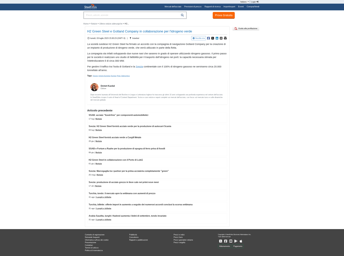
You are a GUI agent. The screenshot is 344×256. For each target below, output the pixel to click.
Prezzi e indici (179, 235)
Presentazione (90, 242)
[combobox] (135, 15)
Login (253, 2)
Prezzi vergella (179, 242)
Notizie (94, 23)
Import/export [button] (229, 6)
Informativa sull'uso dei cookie (96, 240)
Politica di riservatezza (94, 250)
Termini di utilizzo (91, 248)
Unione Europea (104, 76)
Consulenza (133, 237)
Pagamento (237, 246)
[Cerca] (182, 15)
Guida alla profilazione (247, 28)
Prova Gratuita (223, 15)
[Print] (225, 38)
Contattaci (89, 245)
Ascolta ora (200, 38)
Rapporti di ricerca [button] (213, 6)
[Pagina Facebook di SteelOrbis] (226, 241)
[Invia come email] (221, 38)
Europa (113, 76)
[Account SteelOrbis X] (220, 241)
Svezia (139, 66)
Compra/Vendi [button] (253, 6)
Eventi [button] (241, 6)
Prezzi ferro (178, 237)
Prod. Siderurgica (123, 76)
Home (86, 23)
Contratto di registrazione (94, 235)
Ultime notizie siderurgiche (110, 23)
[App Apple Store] (241, 241)
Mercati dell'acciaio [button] (173, 6)
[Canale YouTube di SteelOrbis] (231, 241)
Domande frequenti (92, 237)
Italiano (243, 2)
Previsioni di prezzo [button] (192, 6)
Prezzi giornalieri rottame (183, 240)
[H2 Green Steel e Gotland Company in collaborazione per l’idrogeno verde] (208, 38)
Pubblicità (133, 235)
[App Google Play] (236, 241)
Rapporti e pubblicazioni (138, 240)
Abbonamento (224, 246)
